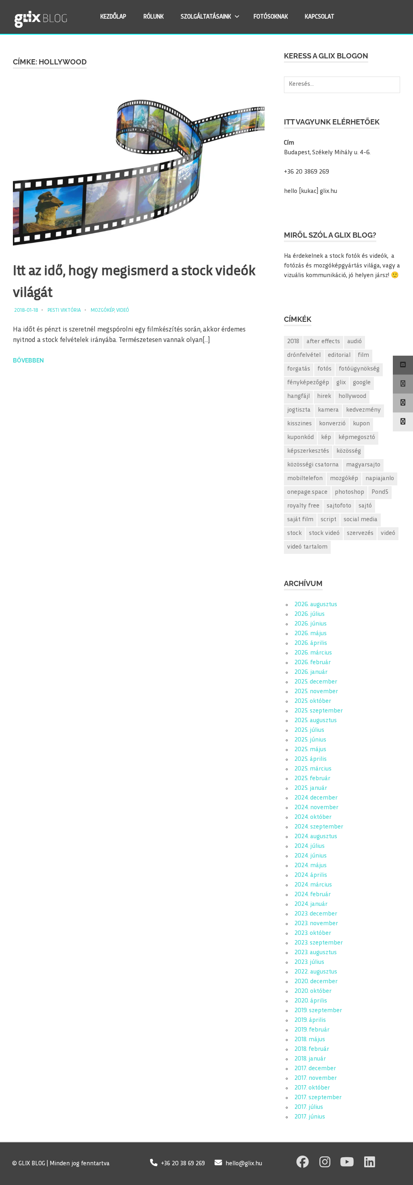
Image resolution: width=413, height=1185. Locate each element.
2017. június (309, 1117)
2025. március (313, 769)
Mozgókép (102, 310)
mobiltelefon (305, 479)
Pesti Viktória (64, 310)
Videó (122, 310)
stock (294, 533)
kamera (328, 410)
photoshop (349, 492)
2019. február (312, 1030)
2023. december (315, 914)
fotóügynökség (359, 369)
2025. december (315, 682)
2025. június (310, 740)
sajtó (365, 506)
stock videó (324, 533)
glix (341, 383)
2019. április (310, 1020)
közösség (348, 451)
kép (326, 438)
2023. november (316, 924)
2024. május (310, 866)
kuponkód (300, 438)
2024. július (309, 846)
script (328, 520)
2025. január (310, 788)
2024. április (310, 875)
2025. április (310, 759)
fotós (324, 369)
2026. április (310, 643)
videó (388, 533)
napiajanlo (379, 479)
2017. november (315, 1078)
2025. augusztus (315, 721)
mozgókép (344, 479)
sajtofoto (339, 506)
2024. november (316, 808)
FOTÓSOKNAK (271, 17)
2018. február (311, 1049)
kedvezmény (363, 410)
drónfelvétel (304, 355)
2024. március (313, 885)
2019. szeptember (318, 1011)
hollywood (352, 397)
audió (354, 342)
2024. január (310, 904)
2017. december (315, 1069)
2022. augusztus (315, 972)
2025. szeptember (318, 711)
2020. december (316, 982)
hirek (324, 397)
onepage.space (307, 492)
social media (361, 520)
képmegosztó (356, 438)
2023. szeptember (318, 943)
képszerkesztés (308, 451)
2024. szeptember (318, 827)
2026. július (309, 614)
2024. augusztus (315, 837)
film (363, 355)
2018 (293, 342)
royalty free (303, 506)
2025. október (312, 701)
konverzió (332, 424)
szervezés (360, 533)
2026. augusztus (315, 605)
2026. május (310, 634)
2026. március (313, 653)
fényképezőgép (308, 383)
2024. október (313, 817)
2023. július (309, 962)
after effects (323, 342)
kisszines (299, 424)
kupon (361, 424)
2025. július (309, 730)
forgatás (298, 369)
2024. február (312, 895)
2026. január (310, 672)
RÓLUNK (154, 17)
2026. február (312, 663)
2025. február (312, 779)
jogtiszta (299, 410)
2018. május (309, 1040)
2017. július (308, 1107)
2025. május (310, 750)
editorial (339, 355)
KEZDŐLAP (113, 17)
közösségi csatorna (313, 465)
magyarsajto (363, 465)
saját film (300, 520)
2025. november (316, 692)
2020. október (313, 991)
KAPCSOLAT (319, 17)
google (362, 383)
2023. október (312, 933)
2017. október (312, 1088)
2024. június (310, 856)
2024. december (316, 798)
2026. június (310, 624)
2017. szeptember (318, 1098)
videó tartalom (307, 547)
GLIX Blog (61, 16)
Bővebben (28, 360)
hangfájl (298, 397)
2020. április (310, 1001)
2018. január (310, 1059)
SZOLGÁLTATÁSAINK (206, 17)
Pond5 (379, 492)
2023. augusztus (315, 953)
